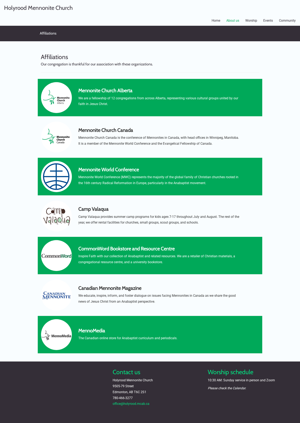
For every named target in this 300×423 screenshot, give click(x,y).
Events (268, 20)
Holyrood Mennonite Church (38, 7)
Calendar (239, 388)
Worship (251, 20)
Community (287, 20)
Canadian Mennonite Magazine (109, 288)
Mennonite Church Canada (105, 130)
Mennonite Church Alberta (105, 90)
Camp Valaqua (93, 209)
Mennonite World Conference (108, 169)
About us (232, 20)
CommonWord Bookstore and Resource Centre (126, 249)
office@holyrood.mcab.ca (131, 404)
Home (216, 20)
